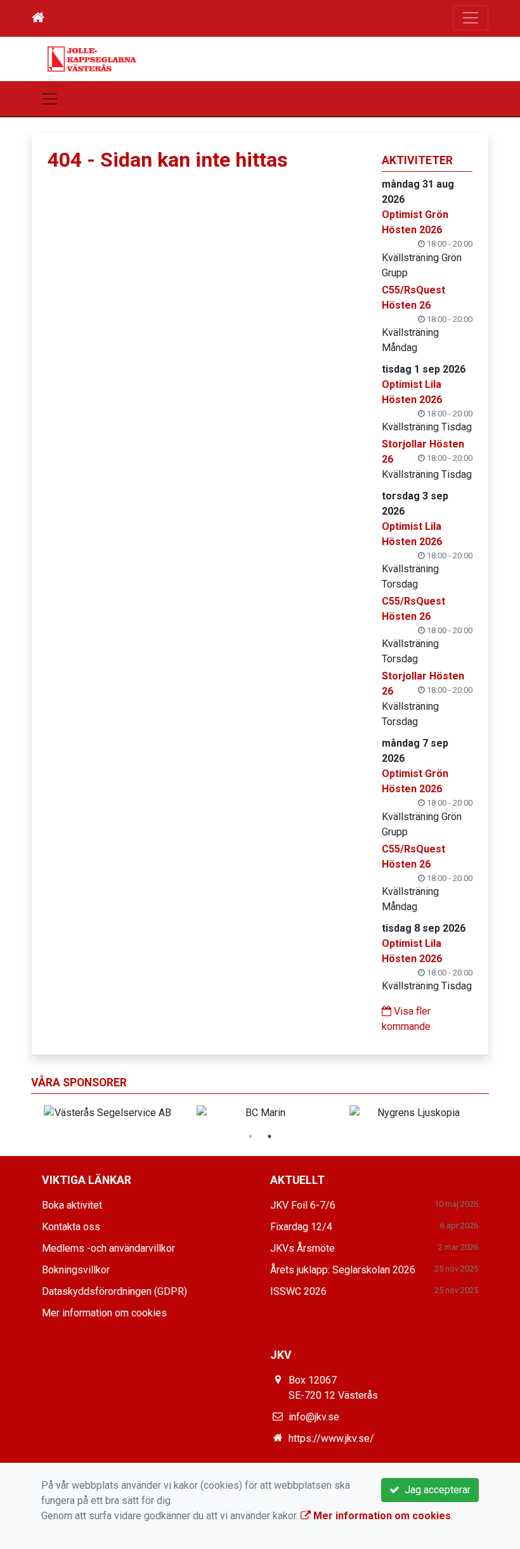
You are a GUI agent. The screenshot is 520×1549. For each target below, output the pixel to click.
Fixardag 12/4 (301, 1227)
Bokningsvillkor (76, 1270)
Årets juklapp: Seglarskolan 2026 (342, 1270)
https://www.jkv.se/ (331, 1438)
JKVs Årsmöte (302, 1248)
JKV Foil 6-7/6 (302, 1205)
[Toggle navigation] (470, 17)
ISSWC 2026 (298, 1291)
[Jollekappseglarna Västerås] (92, 58)
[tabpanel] (413, 1113)
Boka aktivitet (72, 1205)
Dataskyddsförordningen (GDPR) (114, 1291)
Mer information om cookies (104, 1313)
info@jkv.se (314, 1417)
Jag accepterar (435, 1490)
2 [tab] (269, 1136)
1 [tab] (250, 1136)
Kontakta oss (71, 1227)
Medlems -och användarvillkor (108, 1248)
